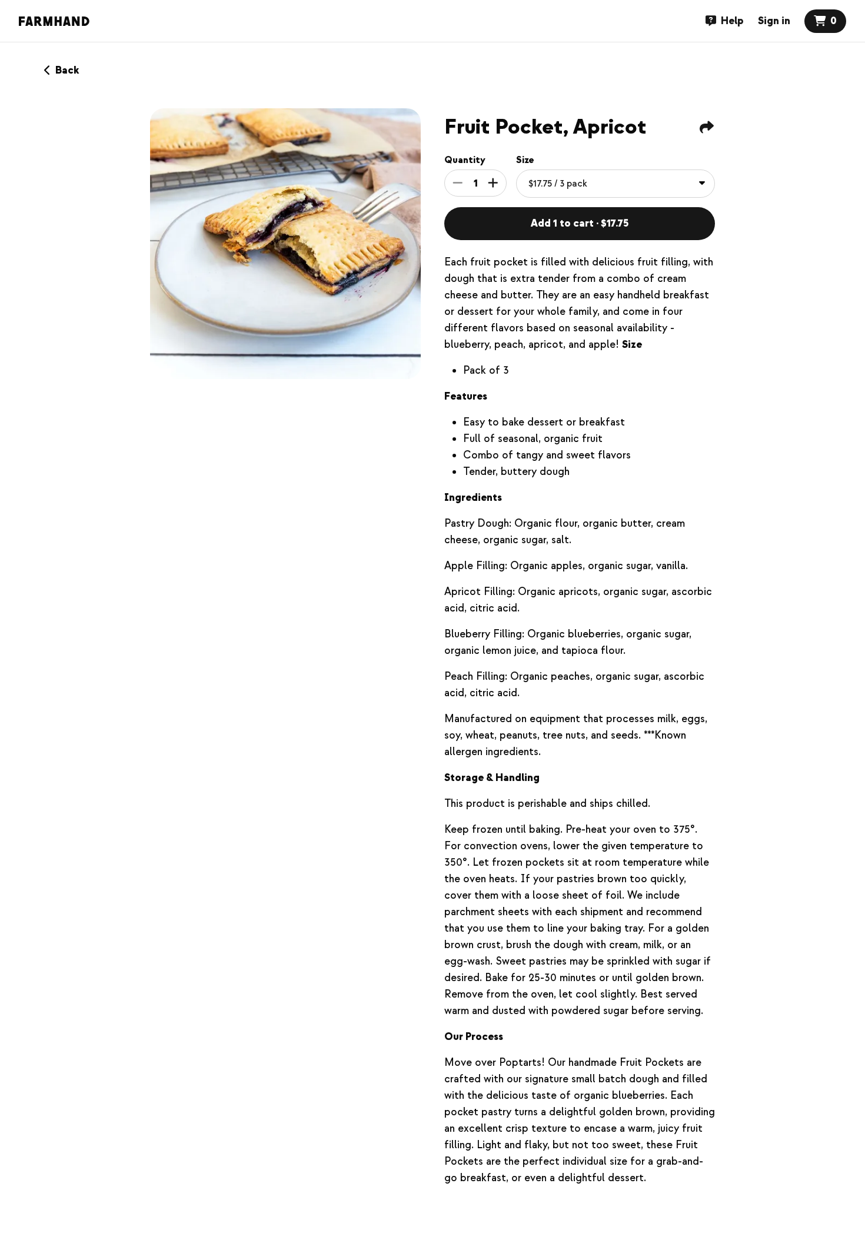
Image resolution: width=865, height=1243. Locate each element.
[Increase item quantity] (493, 183)
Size (525, 160)
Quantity (464, 160)
